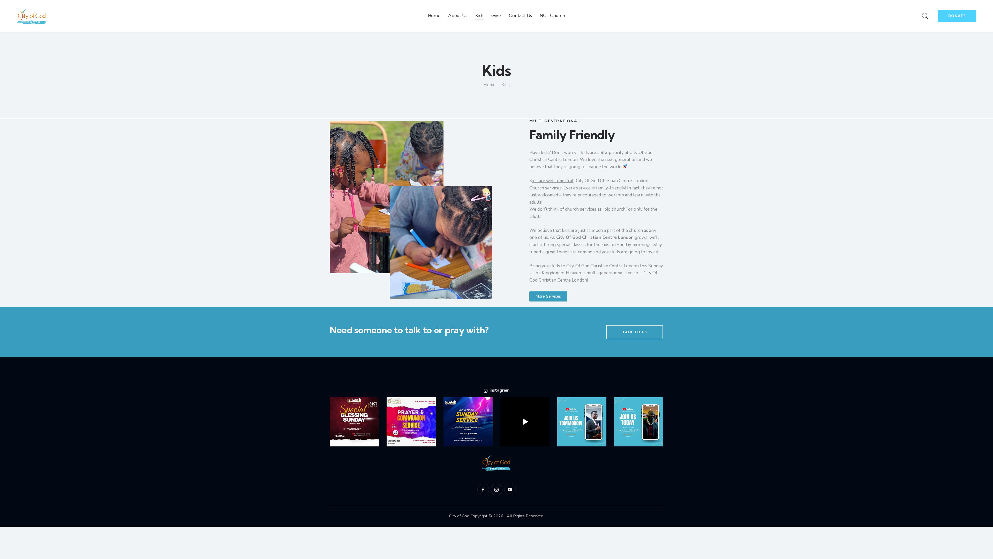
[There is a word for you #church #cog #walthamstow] (411, 421)
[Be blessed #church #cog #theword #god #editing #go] (525, 421)
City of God (459, 516)
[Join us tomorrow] (354, 421)
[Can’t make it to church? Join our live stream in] (638, 421)
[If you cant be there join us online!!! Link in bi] (581, 421)
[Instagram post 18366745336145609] (468, 421)
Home (489, 85)
